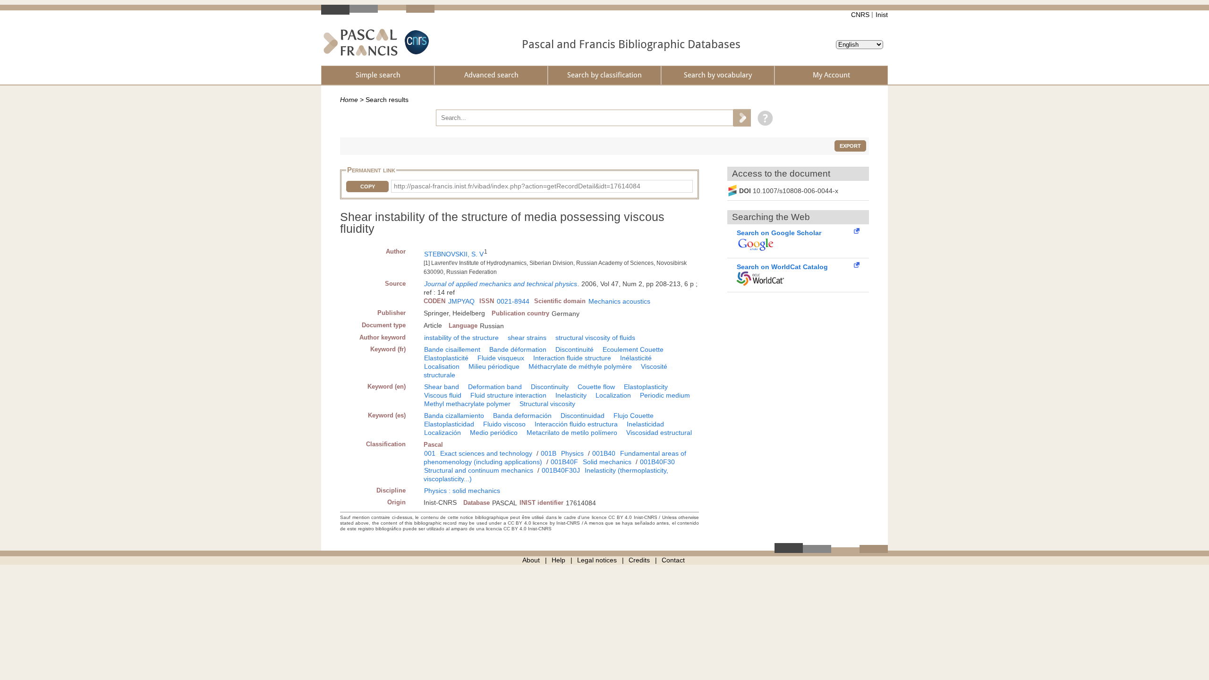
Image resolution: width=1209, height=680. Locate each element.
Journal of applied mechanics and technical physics (500, 284)
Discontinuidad (582, 415)
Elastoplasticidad (449, 424)
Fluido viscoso (504, 424)
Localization (613, 395)
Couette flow (596, 387)
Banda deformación (522, 415)
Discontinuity (550, 387)
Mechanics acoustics (619, 301)
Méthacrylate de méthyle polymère (580, 366)
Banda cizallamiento (454, 415)
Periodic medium (665, 395)
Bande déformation (517, 349)
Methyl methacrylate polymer (467, 404)
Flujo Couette (633, 415)
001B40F (564, 462)
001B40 (603, 453)
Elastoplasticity (646, 387)
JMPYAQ (461, 301)
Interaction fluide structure (572, 358)
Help (558, 560)
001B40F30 (657, 462)
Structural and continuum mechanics (478, 470)
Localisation (442, 366)
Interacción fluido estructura (576, 424)
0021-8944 (513, 301)
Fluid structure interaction (508, 395)
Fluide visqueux (500, 358)
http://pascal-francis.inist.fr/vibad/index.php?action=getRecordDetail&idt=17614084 (517, 186)
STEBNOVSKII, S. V (454, 254)
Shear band (441, 387)
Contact (673, 560)
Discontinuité (574, 349)
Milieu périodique (493, 366)
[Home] (360, 42)
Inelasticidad (645, 424)
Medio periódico (494, 432)
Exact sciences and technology (486, 453)
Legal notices (597, 560)
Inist (882, 14)
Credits (639, 560)
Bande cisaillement (452, 349)
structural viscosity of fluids (595, 337)
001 (429, 453)
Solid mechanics (607, 462)
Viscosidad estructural (659, 432)
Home (349, 99)
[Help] (763, 117)
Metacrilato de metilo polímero (572, 432)
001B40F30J (561, 470)
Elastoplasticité (446, 358)
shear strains (527, 337)
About (531, 560)
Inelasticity (571, 395)
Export (850, 146)
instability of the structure (461, 337)
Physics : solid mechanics (462, 490)
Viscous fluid (442, 395)
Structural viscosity (547, 404)
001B (548, 453)
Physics (572, 453)
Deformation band (495, 387)
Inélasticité (636, 358)
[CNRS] (415, 42)
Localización (442, 432)
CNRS (860, 14)
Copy (367, 186)
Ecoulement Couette (633, 349)
